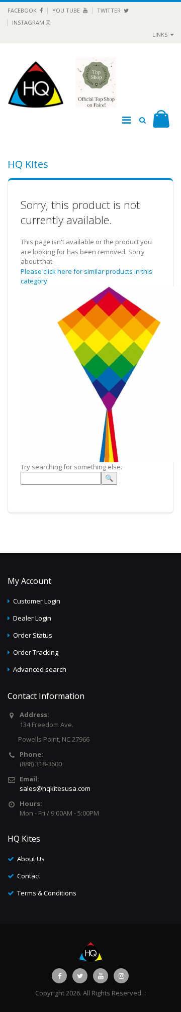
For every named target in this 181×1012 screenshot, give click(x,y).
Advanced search (39, 669)
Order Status (32, 635)
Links (160, 34)
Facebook (23, 10)
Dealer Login (32, 618)
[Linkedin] (100, 975)
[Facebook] (59, 975)
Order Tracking (35, 652)
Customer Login (36, 600)
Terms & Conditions (46, 892)
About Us (31, 858)
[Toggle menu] (126, 120)
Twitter (109, 10)
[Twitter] (79, 975)
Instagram (29, 22)
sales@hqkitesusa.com (55, 788)
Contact (28, 875)
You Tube (66, 10)
